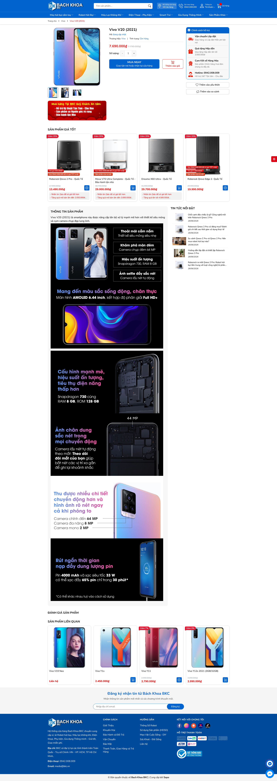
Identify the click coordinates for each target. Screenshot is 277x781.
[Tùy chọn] (86, 187)
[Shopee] (193, 725)
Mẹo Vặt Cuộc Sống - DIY (153, 734)
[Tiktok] (207, 725)
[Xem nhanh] (86, 149)
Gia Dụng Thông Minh (190, 15)
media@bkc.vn (62, 766)
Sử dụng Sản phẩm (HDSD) (154, 730)
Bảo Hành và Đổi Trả (113, 734)
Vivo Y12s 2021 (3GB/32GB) (203, 671)
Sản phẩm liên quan (64, 621)
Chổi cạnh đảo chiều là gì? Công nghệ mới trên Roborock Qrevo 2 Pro (207, 216)
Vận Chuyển (109, 739)
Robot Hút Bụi (86, 15)
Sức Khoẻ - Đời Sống (150, 739)
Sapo (166, 777)
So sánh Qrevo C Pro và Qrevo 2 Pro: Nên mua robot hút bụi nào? (207, 240)
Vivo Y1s (99, 671)
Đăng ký (175, 706)
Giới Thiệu (108, 725)
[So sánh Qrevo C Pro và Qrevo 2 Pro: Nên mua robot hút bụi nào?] (179, 241)
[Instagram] (186, 725)
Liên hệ (144, 744)
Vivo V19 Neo (56, 671)
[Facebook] (179, 725)
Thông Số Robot (148, 725)
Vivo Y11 (146, 671)
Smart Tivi (165, 15)
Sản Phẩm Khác (217, 15)
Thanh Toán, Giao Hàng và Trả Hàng (118, 750)
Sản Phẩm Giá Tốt (62, 129)
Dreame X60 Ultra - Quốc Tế (156, 179)
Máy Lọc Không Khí (111, 15)
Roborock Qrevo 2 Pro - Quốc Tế (66, 179)
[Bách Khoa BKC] (66, 5)
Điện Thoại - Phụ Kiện (140, 15)
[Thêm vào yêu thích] (86, 155)
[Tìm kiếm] (149, 6)
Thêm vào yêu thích (209, 84)
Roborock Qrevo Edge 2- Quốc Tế (205, 179)
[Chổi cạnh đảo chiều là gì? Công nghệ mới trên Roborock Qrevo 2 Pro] (179, 217)
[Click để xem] (77, 56)
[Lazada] (200, 725)
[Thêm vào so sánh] (86, 161)
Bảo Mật (107, 744)
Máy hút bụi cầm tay (61, 15)
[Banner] (77, 110)
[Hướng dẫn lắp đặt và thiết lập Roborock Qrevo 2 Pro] (179, 253)
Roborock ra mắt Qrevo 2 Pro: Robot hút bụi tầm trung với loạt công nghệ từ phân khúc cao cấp (206, 265)
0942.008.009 (211, 72)
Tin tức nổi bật (183, 208)
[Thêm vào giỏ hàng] (133, 187)
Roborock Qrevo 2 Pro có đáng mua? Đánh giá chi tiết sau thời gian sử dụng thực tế (207, 228)
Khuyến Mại (109, 730)
